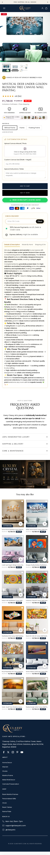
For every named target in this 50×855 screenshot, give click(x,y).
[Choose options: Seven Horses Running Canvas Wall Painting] (20, 524)
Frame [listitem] (22, 128)
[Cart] (46, 8)
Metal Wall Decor (8, 780)
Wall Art (5, 767)
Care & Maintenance (13, 451)
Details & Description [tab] (12, 245)
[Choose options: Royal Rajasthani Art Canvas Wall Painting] (20, 666)
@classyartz (10, 830)
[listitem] (6, 68)
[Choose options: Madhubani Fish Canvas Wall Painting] (20, 630)
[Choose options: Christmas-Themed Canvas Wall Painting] (45, 595)
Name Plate (6, 811)
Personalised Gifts (9, 799)
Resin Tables (7, 807)
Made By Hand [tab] (27, 245)
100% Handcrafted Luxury (16, 437)
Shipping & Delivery (12, 444)
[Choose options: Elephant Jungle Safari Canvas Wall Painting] (45, 701)
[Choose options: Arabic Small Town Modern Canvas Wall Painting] (20, 701)
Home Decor (7, 762)
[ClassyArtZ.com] (25, 8)
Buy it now (25, 193)
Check (40, 221)
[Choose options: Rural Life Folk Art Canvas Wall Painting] (45, 630)
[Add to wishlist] (22, 501)
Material (5, 123)
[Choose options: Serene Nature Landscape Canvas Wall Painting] (45, 666)
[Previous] (2, 2)
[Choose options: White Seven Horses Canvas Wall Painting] (45, 524)
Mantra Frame (7, 775)
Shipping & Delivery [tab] (42, 245)
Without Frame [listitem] (9, 128)
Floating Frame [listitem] (34, 128)
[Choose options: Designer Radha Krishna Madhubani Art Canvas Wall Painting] (45, 559)
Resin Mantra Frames (10, 794)
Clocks (4, 771)
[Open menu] (4, 8)
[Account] (42, 8)
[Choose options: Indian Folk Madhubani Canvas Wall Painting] (20, 595)
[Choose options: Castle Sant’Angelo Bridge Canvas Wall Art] (20, 559)
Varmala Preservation (10, 784)
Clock (4, 803)
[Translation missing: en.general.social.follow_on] (3, 752)
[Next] (47, 2)
